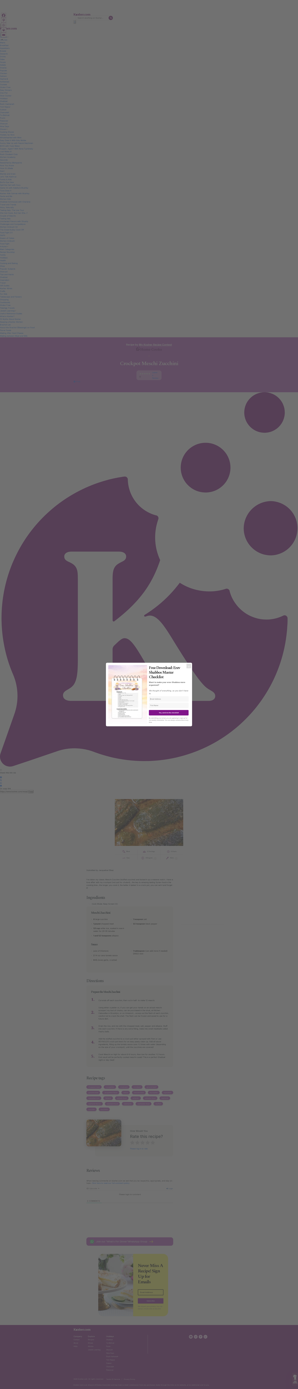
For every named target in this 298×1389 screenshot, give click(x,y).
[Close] (188, 666)
